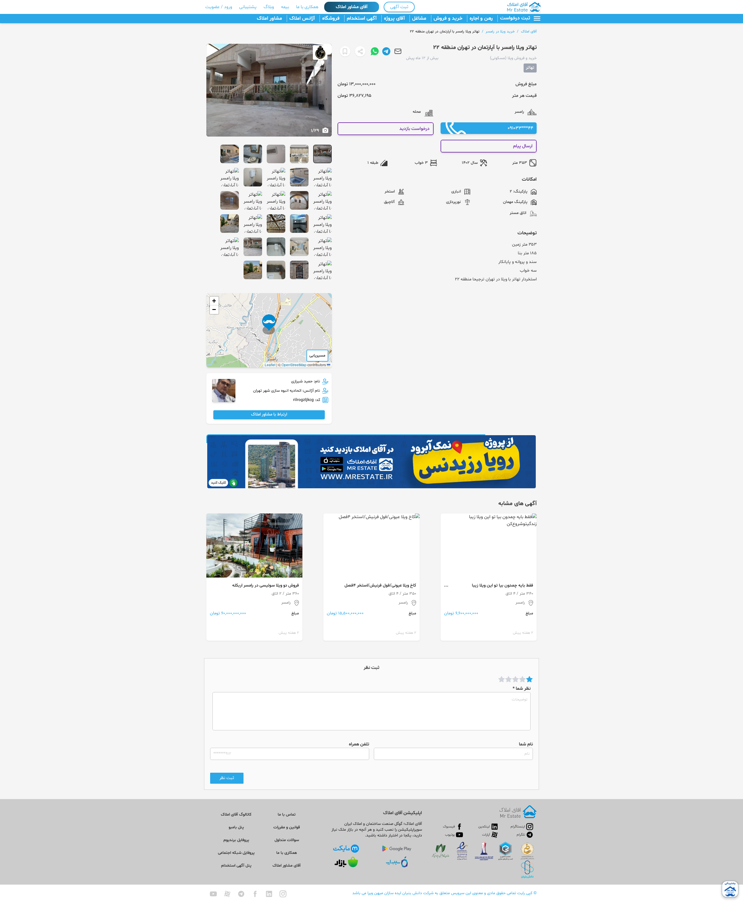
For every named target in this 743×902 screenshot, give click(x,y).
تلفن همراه (359, 744)
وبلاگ (269, 7)
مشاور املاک (269, 18)
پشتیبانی (248, 7)
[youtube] (213, 893)
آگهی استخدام (362, 18)
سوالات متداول (287, 840)
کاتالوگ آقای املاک (236, 814)
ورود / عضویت (218, 7)
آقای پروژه (394, 18)
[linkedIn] (269, 893)
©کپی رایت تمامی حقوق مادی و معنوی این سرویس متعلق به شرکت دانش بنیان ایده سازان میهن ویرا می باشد (444, 893)
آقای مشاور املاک (351, 7)
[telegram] (241, 893)
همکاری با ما (307, 7)
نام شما (526, 744)
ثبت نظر (226, 778)
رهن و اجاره (481, 18)
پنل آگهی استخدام (236, 865)
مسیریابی (317, 355)
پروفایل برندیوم (236, 840)
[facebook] (255, 893)
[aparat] (227, 893)
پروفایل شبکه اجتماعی (236, 853)
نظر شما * (522, 688)
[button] (269, 324)
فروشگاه (331, 18)
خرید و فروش (448, 18)
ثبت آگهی (399, 7)
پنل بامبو (236, 827)
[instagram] (283, 893)
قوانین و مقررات (286, 827)
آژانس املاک (302, 18)
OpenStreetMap (294, 364)
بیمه (285, 7)
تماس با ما (286, 814)
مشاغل (419, 18)
